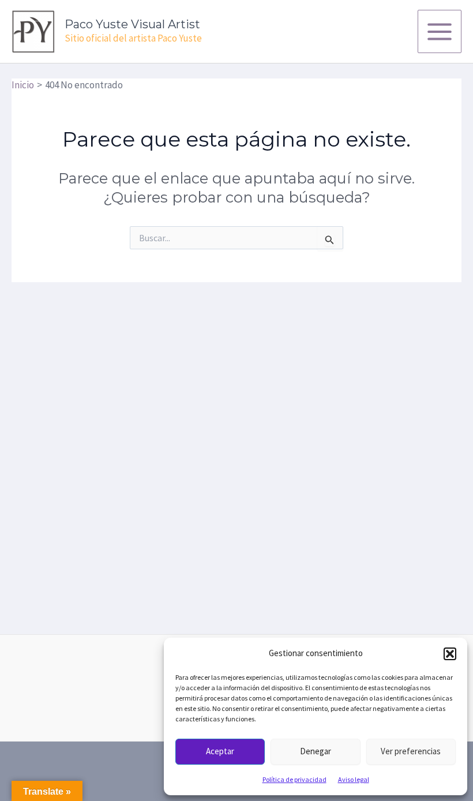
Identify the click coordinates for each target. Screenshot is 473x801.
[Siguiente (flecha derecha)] (453, 430)
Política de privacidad (294, 779)
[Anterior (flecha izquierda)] (20, 430)
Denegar (315, 751)
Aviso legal (353, 779)
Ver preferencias (411, 751)
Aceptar (220, 751)
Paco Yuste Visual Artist (132, 24)
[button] (450, 654)
